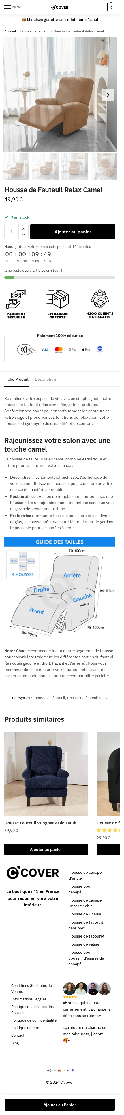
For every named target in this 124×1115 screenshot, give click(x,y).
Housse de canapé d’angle (85, 875)
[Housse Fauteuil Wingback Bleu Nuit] (46, 774)
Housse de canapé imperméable (85, 903)
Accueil (10, 31)
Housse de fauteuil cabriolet (86, 925)
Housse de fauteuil (34, 31)
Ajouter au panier (73, 232)
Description (45, 379)
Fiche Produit (16, 379)
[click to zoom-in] (60, 94)
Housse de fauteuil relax (87, 697)
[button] (110, 830)
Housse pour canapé (80, 889)
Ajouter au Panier (60, 1104)
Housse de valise (84, 944)
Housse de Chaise (85, 914)
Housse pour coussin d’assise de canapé (86, 958)
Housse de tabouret (86, 936)
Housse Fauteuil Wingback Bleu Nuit (40, 823)
